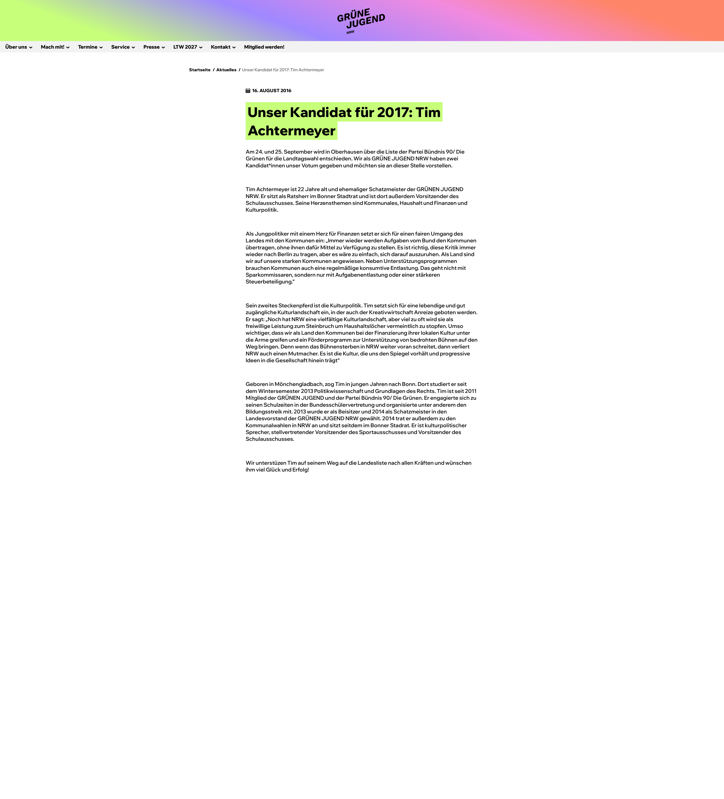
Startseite (200, 69)
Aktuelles (226, 69)
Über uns (16, 47)
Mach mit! (52, 47)
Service (120, 47)
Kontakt (220, 47)
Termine (87, 47)
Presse (151, 47)
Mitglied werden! (264, 47)
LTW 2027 (185, 47)
